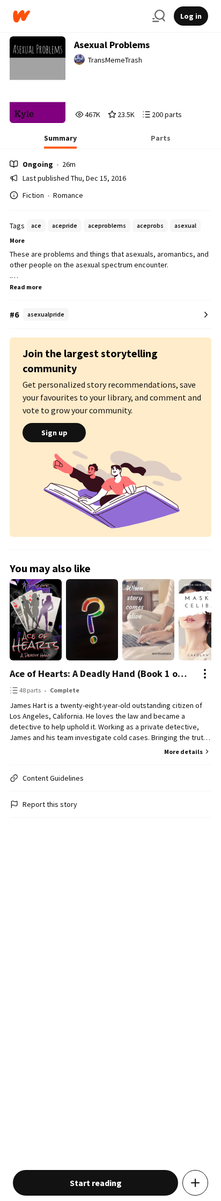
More (17, 240)
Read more (26, 287)
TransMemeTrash (115, 60)
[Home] (78, 16)
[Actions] (204, 674)
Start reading (96, 1182)
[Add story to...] (195, 1183)
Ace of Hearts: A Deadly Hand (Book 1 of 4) (99, 673)
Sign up (54, 432)
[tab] (60, 141)
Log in (191, 16)
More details (183, 752)
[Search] (158, 16)
